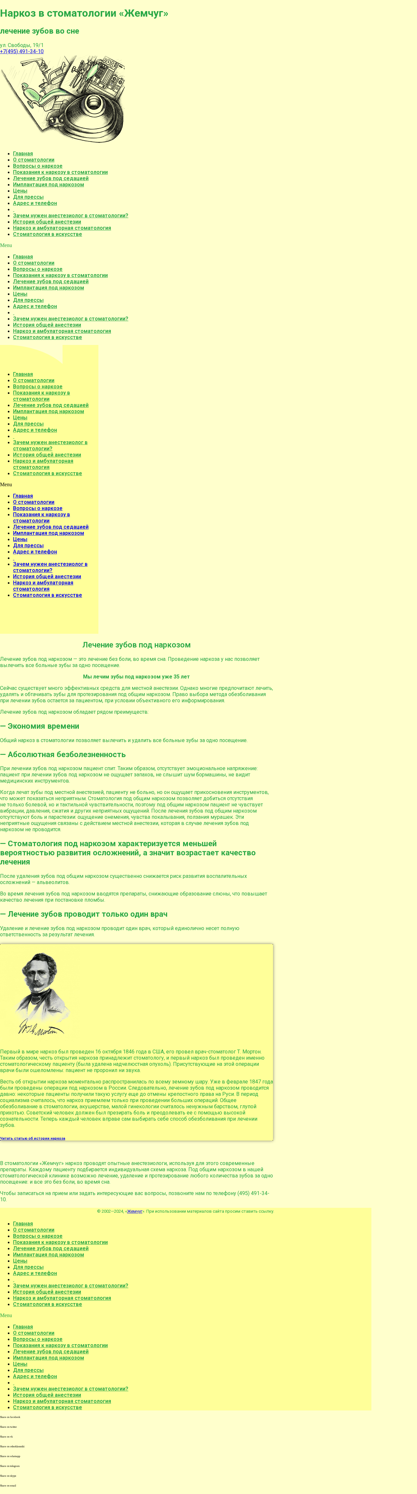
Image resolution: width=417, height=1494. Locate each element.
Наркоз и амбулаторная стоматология (62, 228)
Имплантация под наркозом (48, 184)
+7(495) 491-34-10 (22, 51)
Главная (23, 153)
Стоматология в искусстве (47, 234)
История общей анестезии (47, 222)
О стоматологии (33, 160)
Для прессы (28, 197)
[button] (185, 245)
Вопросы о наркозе (38, 166)
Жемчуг (134, 1211)
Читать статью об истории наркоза (32, 1138)
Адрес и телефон (35, 203)
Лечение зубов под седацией (51, 178)
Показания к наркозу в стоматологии (60, 172)
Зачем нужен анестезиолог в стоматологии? (70, 215)
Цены (20, 191)
